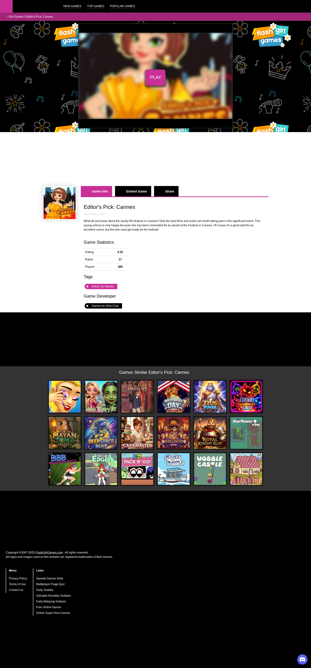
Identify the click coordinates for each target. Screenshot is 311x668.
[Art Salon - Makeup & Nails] (65, 396)
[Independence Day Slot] (173, 396)
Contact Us (16, 589)
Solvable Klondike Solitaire (53, 595)
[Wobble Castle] (210, 469)
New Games (72, 6)
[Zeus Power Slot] (210, 396)
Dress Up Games (103, 286)
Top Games (95, 6)
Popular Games (122, 6)
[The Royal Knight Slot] (210, 433)
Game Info (100, 191)
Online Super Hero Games (53, 612)
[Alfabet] (246, 469)
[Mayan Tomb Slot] (65, 433)
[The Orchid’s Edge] (101, 469)
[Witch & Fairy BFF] (101, 396)
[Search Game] (305, 7)
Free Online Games (48, 607)
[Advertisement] (155, 159)
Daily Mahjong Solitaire (51, 601)
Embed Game (136, 191)
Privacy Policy (18, 578)
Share (169, 191)
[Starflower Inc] (246, 433)
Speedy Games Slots (49, 578)
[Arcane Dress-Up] (137, 396)
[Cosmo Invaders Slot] (246, 396)
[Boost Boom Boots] (65, 469)
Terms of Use (17, 584)
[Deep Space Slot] (101, 433)
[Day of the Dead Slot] (173, 433)
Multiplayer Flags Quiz (50, 584)
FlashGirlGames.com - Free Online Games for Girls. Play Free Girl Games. (35, 6)
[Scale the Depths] (173, 469)
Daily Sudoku (44, 589)
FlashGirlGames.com (49, 552)
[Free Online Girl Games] (4, 16)
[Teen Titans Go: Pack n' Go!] (137, 469)
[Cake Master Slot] (137, 433)
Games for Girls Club (105, 305)
